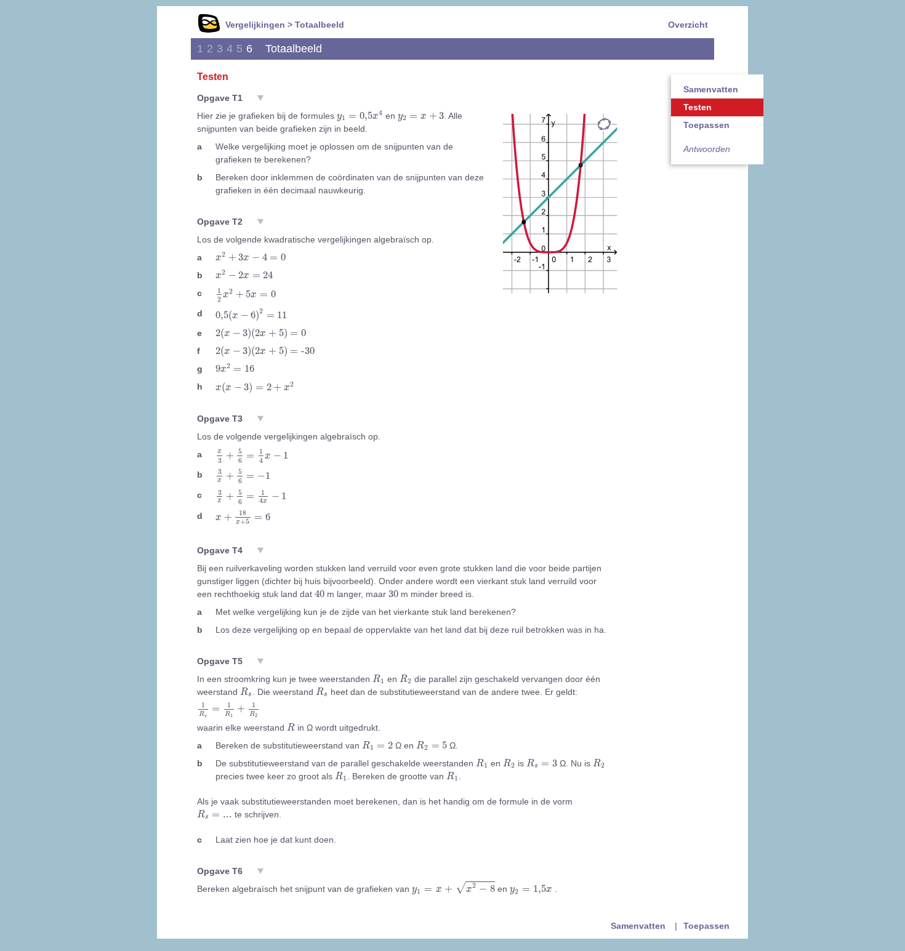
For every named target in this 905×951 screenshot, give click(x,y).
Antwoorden (706, 149)
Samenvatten (710, 89)
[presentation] (360, 116)
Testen (697, 107)
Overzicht (688, 25)
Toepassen (706, 125)
